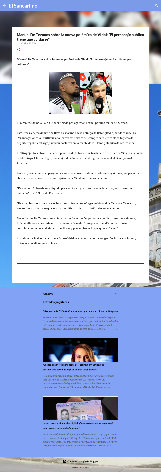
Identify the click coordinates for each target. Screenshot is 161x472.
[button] (19, 50)
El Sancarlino (23, 6)
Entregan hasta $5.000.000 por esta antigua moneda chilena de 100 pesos (80, 311)
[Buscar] (42, 5)
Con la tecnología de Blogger (82, 461)
